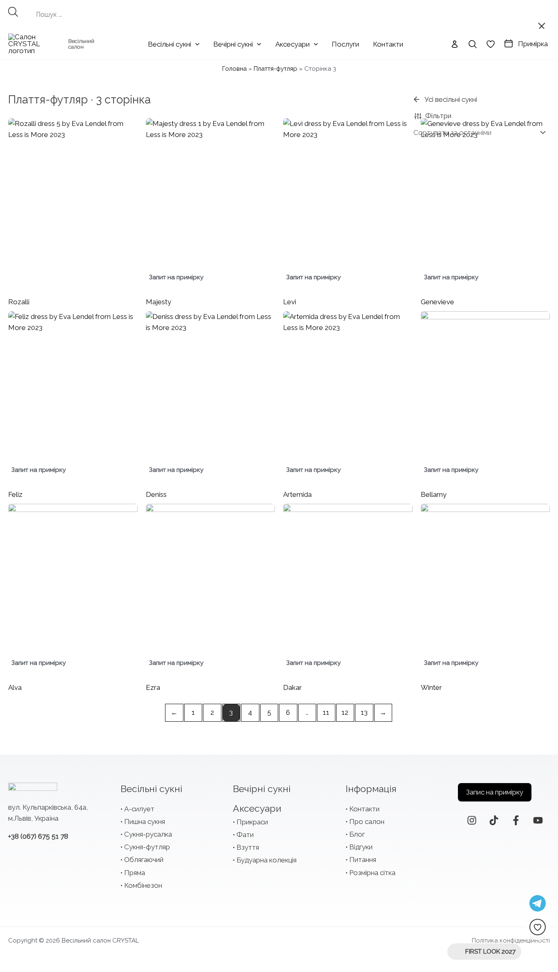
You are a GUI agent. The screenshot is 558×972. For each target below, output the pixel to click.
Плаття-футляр (275, 68)
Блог (357, 834)
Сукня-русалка (148, 834)
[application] (195, 44)
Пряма (134, 873)
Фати (245, 835)
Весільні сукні (151, 788)
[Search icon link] (473, 44)
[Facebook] (516, 820)
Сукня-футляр (147, 847)
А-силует (139, 809)
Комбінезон (143, 885)
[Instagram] (472, 820)
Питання (362, 859)
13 (364, 712)
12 (344, 712)
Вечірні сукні (261, 788)
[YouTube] (538, 820)
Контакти (364, 809)
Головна (234, 68)
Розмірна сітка (372, 873)
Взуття (248, 847)
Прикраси (252, 822)
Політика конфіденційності (511, 940)
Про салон (366, 821)
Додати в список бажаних (127, 128)
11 (326, 712)
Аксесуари (257, 808)
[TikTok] (494, 820)
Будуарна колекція (267, 860)
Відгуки (361, 847)
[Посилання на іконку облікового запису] (455, 44)
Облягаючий (143, 859)
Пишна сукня (144, 821)
